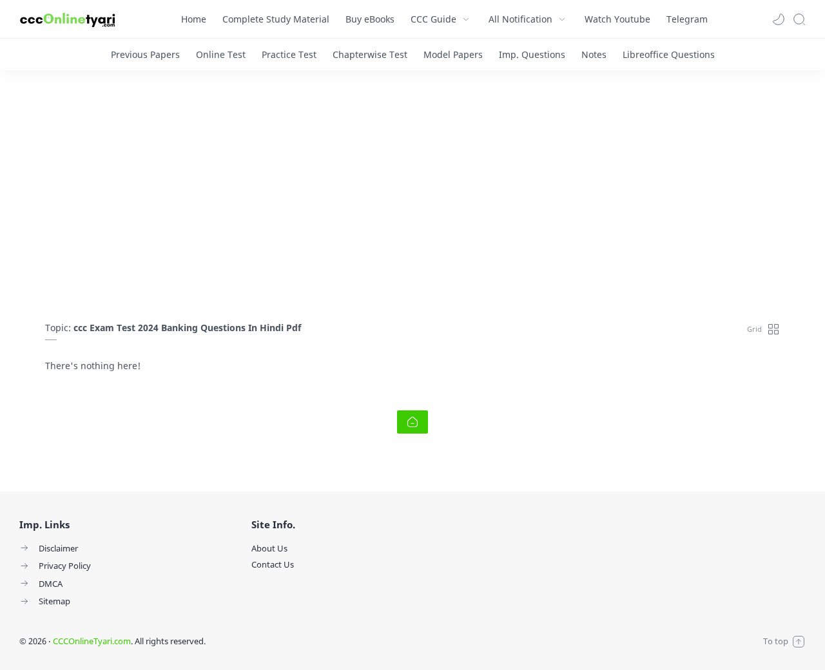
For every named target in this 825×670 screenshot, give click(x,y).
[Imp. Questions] (532, 54)
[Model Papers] (453, 54)
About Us (269, 548)
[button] (778, 19)
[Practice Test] (289, 54)
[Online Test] (221, 54)
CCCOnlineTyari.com (92, 641)
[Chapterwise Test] (370, 54)
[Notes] (594, 54)
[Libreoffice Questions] (669, 54)
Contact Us (272, 564)
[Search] (799, 19)
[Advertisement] (412, 199)
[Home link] (412, 422)
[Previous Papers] (145, 54)
